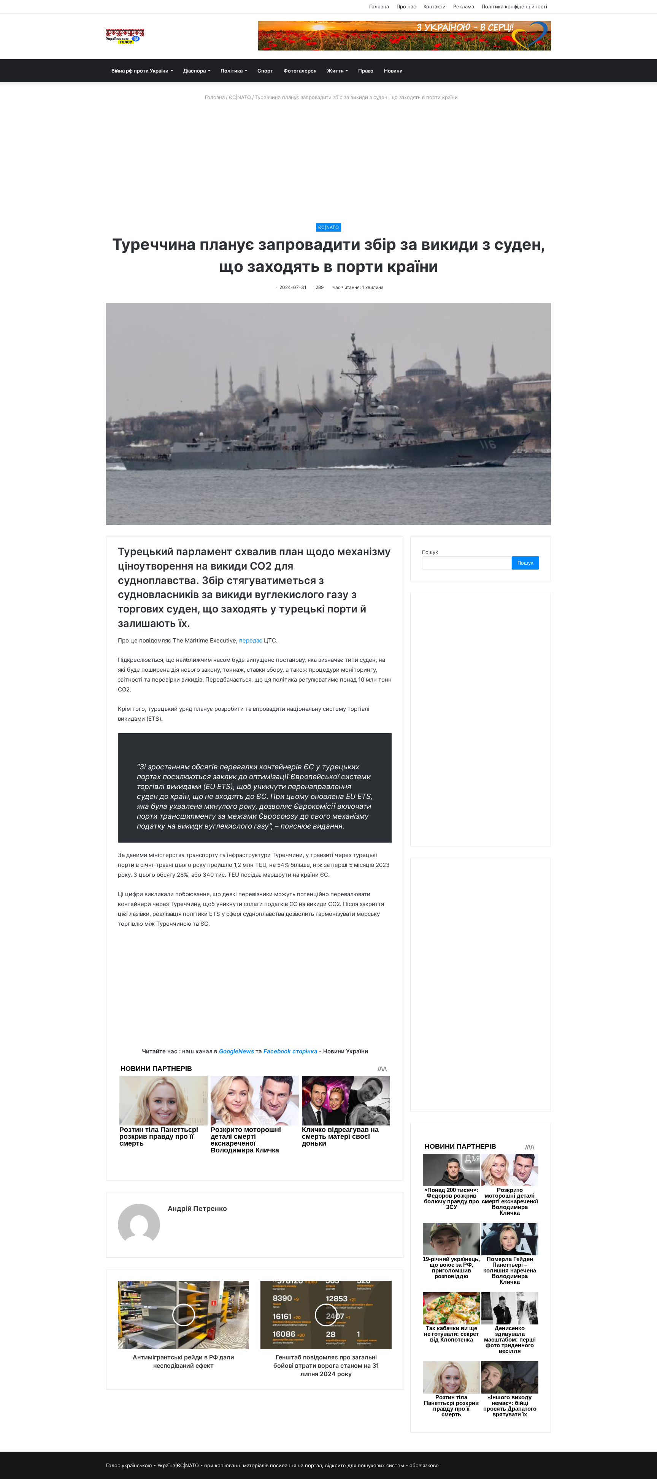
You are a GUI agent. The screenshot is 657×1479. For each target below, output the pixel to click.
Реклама (463, 6)
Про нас (406, 6)
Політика (232, 71)
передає (250, 640)
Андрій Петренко (197, 1208)
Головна (379, 6)
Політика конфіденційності (514, 6)
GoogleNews (236, 1051)
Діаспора (194, 71)
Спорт (265, 71)
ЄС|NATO (240, 97)
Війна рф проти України (139, 71)
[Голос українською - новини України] (125, 36)
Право (365, 71)
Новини (393, 71)
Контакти (435, 6)
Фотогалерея (300, 71)
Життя (335, 71)
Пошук (430, 552)
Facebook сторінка (290, 1051)
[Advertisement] (328, 162)
